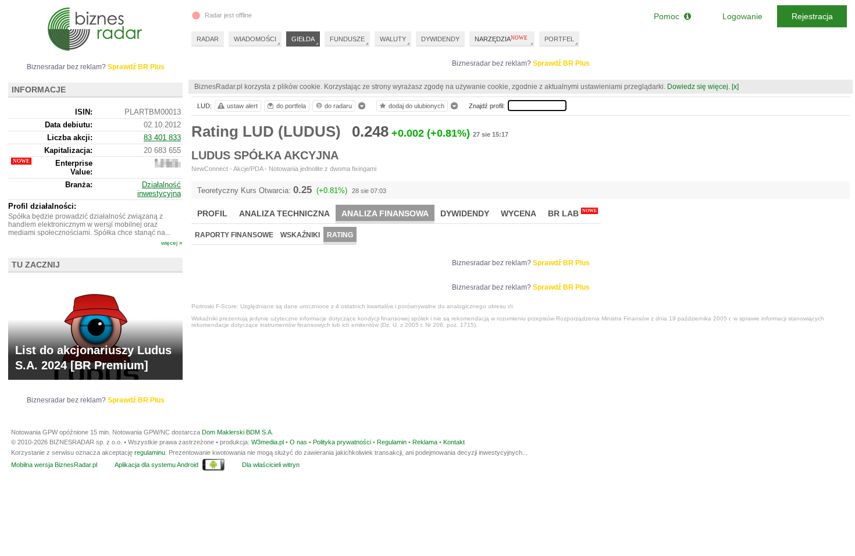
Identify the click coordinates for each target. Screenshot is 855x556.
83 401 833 (162, 137)
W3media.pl (267, 442)
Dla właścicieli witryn (271, 464)
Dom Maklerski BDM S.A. (237, 432)
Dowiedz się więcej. (698, 87)
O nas (298, 442)
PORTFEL (559, 38)
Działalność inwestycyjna (159, 189)
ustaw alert (242, 105)
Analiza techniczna (284, 213)
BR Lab (572, 213)
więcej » (172, 243)
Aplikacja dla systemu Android (156, 464)
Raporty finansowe (234, 235)
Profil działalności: (42, 206)
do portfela (291, 105)
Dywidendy (464, 213)
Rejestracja (812, 16)
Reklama (424, 442)
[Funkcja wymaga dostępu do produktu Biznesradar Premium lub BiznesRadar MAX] (168, 165)
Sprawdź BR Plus (561, 63)
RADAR (208, 38)
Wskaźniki (300, 235)
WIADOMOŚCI (255, 38)
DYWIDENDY (440, 38)
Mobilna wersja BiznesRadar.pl (54, 464)
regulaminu (149, 452)
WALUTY (393, 38)
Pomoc (669, 16)
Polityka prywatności (342, 442)
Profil (212, 213)
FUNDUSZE (347, 38)
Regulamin (392, 442)
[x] (735, 87)
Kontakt (454, 442)
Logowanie (742, 16)
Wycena (518, 213)
